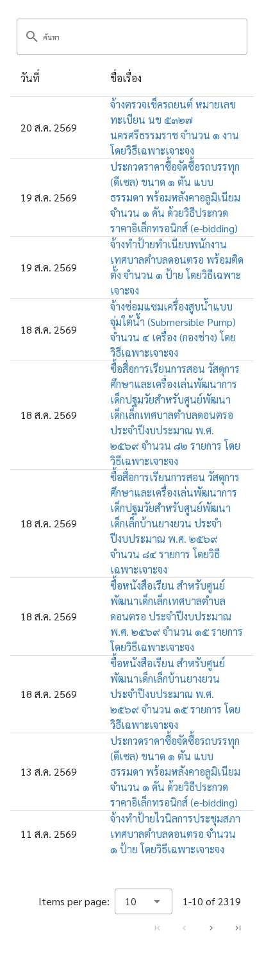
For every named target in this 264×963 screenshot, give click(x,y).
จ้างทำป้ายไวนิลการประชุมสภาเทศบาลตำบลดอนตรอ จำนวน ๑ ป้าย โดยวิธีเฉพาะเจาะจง (175, 834)
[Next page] (210, 927)
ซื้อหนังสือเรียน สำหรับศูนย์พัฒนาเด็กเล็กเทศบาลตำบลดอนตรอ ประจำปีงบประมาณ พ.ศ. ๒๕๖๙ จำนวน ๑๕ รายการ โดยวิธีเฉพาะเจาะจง (176, 616)
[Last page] (237, 927)
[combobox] (143, 901)
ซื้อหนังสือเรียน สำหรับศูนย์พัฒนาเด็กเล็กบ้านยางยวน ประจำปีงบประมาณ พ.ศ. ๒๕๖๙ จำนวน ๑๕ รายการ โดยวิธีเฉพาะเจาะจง (175, 693)
